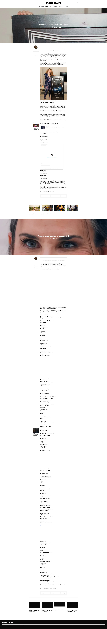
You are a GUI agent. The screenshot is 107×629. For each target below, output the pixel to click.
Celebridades (53, 22)
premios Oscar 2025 (50, 317)
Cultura (48, 588)
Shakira (53, 191)
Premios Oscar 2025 (55, 588)
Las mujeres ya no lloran (46, 191)
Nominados (51, 588)
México (50, 191)
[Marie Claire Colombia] (53, 2)
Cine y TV (30, 609)
